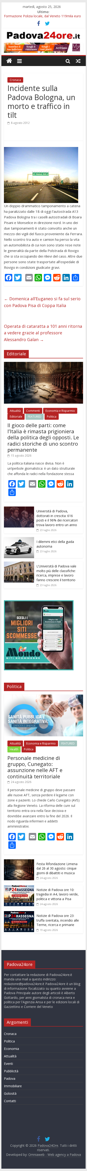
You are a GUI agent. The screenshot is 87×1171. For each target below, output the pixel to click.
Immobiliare (13, 1086)
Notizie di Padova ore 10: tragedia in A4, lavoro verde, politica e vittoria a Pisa (57, 894)
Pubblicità (11, 1071)
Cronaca (15, 80)
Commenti (33, 411)
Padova (9, 1078)
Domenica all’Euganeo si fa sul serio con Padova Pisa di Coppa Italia (42, 302)
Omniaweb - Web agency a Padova (54, 1154)
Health (14, 749)
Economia (11, 1048)
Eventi (8, 1063)
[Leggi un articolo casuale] (78, 61)
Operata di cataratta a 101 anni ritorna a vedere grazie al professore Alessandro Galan (43, 333)
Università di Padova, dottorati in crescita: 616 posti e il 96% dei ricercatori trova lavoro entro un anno (57, 518)
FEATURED (34, 417)
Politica (51, 417)
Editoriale (16, 417)
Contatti (10, 1101)
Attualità (15, 411)
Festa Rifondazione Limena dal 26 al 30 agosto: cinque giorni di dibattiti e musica (56, 868)
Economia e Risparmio (60, 411)
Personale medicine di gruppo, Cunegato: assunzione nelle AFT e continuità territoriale (34, 767)
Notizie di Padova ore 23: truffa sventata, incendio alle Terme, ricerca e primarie (57, 920)
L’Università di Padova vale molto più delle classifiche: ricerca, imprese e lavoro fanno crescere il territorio (56, 573)
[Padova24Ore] (9, 61)
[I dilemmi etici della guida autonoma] (19, 539)
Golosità (10, 1093)
